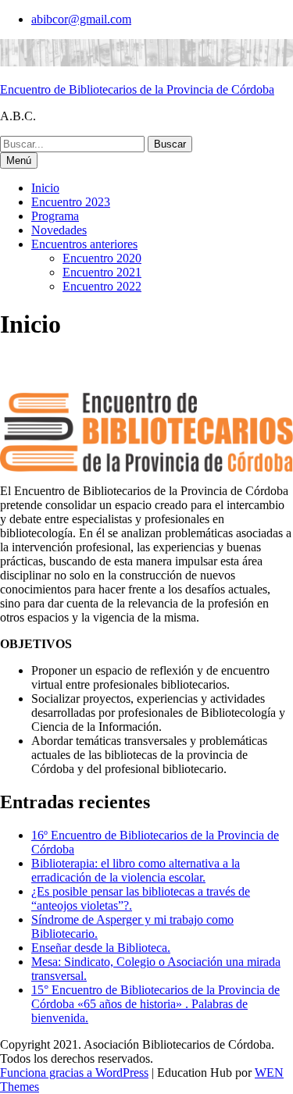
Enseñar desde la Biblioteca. (100, 947)
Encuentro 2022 (102, 286)
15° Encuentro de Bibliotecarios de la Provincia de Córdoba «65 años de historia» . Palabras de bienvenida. (155, 1004)
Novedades (59, 230)
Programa (55, 216)
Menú (18, 160)
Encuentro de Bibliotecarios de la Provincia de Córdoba (137, 89)
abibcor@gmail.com (81, 19)
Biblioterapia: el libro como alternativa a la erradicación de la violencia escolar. (135, 870)
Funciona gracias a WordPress (74, 1072)
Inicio (45, 187)
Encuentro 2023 (70, 201)
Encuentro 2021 (102, 272)
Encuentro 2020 (102, 258)
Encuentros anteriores (84, 244)
